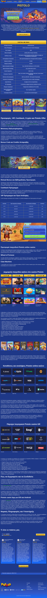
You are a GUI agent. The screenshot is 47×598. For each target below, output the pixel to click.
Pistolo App (8, 500)
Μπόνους (12, 123)
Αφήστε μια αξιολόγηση (40, 534)
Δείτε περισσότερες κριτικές (23, 566)
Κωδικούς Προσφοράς (32, 123)
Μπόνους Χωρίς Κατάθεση (11, 124)
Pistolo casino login (7, 485)
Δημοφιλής (5, 275)
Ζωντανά (17, 275)
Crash (28, 275)
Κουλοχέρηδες (40, 275)
